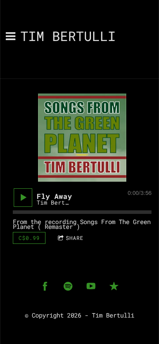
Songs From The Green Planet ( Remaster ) (82, 224)
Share (74, 237)
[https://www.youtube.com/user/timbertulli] (91, 286)
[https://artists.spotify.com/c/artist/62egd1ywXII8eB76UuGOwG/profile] (68, 286)
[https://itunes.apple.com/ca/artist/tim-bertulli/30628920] (114, 286)
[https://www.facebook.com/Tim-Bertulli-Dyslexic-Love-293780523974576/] (45, 286)
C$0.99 (29, 237)
